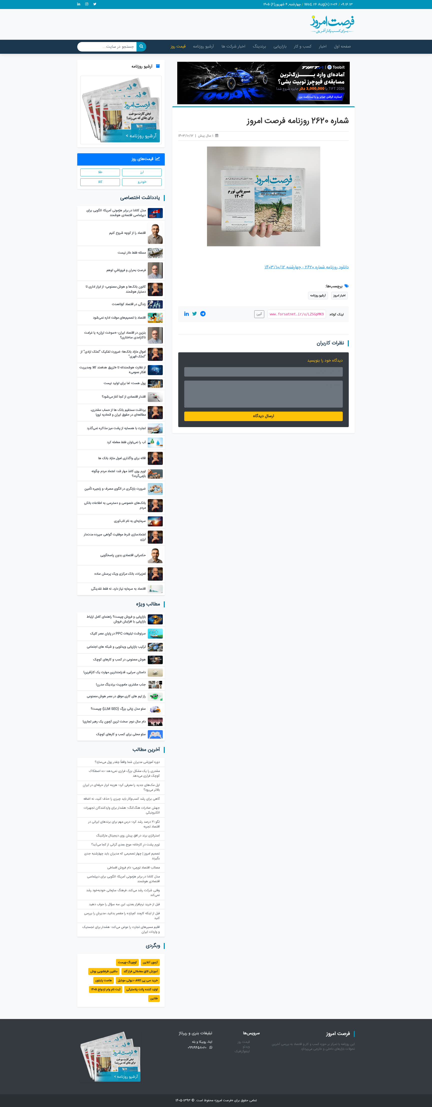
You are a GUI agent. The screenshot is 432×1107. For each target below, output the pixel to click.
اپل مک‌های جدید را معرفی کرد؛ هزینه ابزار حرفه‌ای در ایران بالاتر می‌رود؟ (121, 788)
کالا (100, 182)
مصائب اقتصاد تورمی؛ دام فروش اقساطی (133, 867)
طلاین (154, 998)
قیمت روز (178, 46)
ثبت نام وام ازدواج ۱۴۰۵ (105, 989)
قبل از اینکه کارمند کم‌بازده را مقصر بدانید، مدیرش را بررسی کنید (122, 916)
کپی (259, 314)
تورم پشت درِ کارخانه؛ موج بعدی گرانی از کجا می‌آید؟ (125, 844)
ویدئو (246, 1046)
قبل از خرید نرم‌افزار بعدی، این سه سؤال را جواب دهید (124, 904)
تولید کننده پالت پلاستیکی (142, 989)
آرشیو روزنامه (203, 46)
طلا (100, 172)
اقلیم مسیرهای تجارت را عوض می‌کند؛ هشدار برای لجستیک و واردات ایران (121, 930)
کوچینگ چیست (127, 962)
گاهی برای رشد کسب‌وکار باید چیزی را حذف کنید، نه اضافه (122, 799)
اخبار (322, 46)
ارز (142, 172)
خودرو (142, 182)
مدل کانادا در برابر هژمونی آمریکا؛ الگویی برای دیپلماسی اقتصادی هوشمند (123, 879)
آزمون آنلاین (150, 962)
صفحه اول (342, 46)
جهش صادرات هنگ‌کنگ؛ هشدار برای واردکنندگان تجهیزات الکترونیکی (122, 810)
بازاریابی (280, 46)
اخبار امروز (340, 295)
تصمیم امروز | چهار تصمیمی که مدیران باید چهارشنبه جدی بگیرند (122, 856)
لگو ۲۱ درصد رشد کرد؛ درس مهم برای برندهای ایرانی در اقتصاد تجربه (124, 824)
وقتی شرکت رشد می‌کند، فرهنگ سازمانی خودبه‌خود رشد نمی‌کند (123, 893)
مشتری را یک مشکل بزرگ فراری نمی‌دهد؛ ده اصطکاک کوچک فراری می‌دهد (124, 774)
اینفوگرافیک (242, 1051)
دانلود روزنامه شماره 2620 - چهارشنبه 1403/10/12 (306, 267)
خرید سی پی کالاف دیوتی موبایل (138, 980)
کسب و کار (303, 46)
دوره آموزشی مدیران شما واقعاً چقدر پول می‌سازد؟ (127, 762)
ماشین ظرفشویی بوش (104, 971)
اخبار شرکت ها (233, 46)
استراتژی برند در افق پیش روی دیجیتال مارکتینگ (128, 835)
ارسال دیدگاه (263, 416)
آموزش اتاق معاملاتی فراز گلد (141, 971)
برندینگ (259, 46)
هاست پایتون (103, 980)
